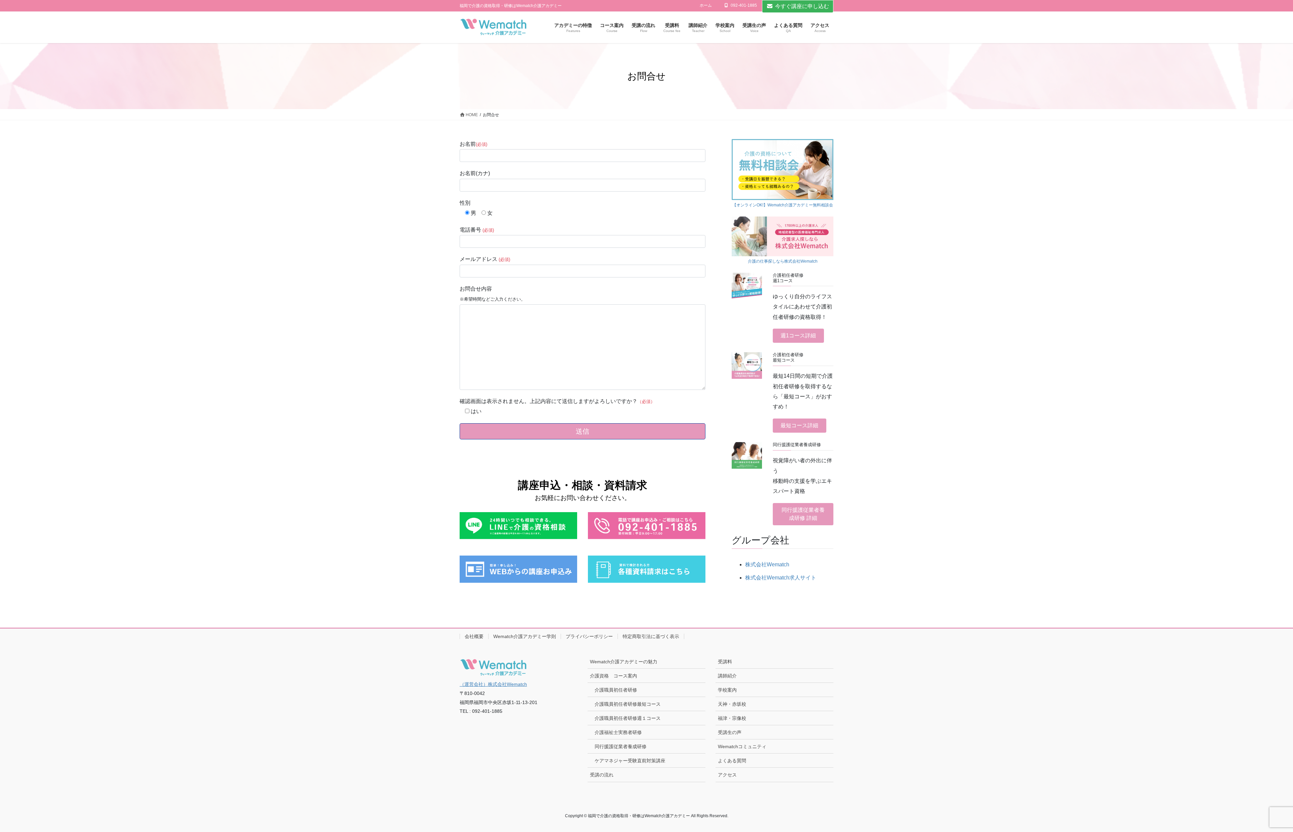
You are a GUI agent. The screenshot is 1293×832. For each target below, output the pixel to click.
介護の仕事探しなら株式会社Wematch (783, 261)
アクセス (727, 774)
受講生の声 (729, 732)
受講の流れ (602, 774)
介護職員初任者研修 (616, 690)
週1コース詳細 (798, 335)
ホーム (706, 5)
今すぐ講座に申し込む (802, 6)
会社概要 (474, 636)
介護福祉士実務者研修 (618, 732)
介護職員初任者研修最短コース (628, 704)
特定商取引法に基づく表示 (651, 636)
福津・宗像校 (732, 718)
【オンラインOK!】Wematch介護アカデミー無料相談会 (782, 205)
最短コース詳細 (799, 425)
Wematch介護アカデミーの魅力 (623, 661)
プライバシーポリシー (589, 636)
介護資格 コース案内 (613, 675)
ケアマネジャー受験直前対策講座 (630, 760)
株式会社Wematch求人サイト (780, 577)
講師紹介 (727, 675)
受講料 (725, 661)
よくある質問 (732, 760)
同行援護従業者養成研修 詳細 (803, 514)
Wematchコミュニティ (742, 746)
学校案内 (727, 690)
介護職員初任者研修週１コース (628, 718)
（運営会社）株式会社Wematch (493, 684)
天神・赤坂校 (732, 704)
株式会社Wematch (767, 564)
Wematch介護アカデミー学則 (524, 636)
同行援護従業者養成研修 (620, 746)
